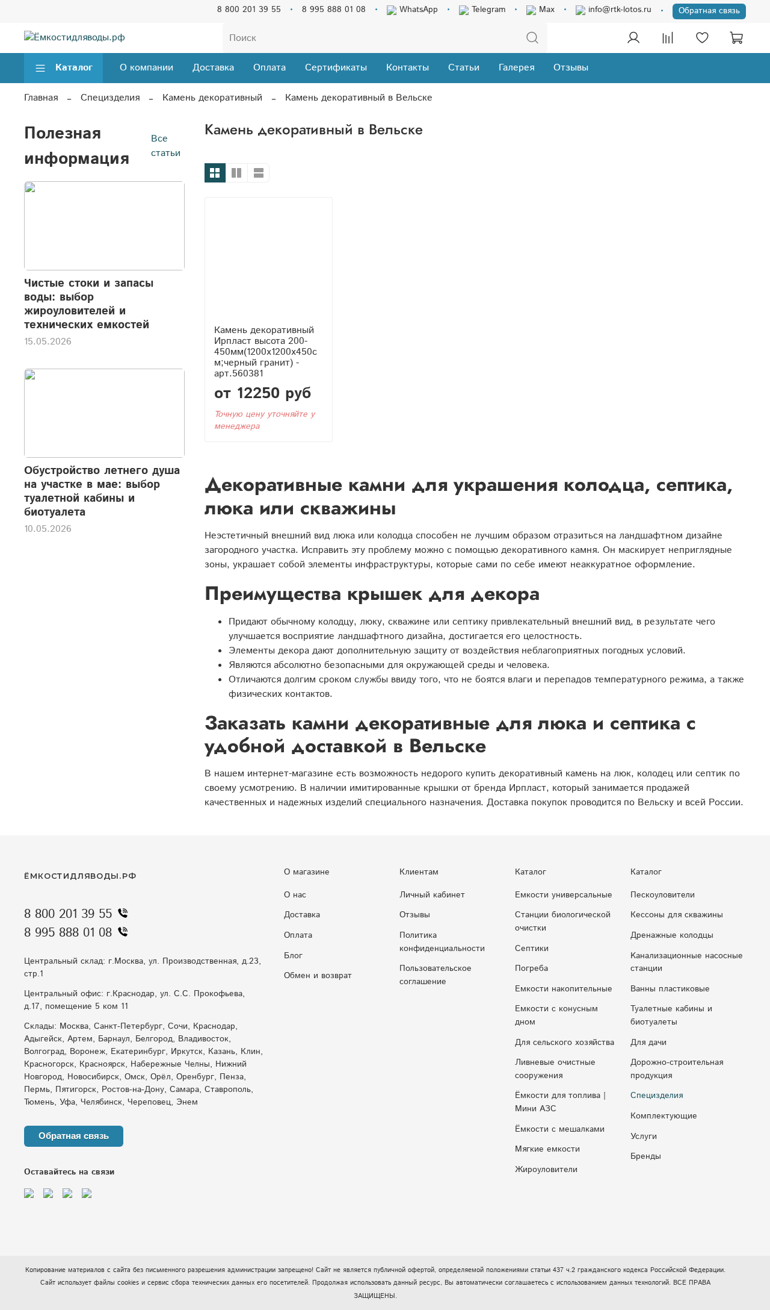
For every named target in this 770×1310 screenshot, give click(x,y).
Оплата (269, 68)
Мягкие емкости (547, 1149)
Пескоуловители (662, 895)
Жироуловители (546, 1170)
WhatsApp (417, 10)
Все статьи (165, 146)
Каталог (74, 68)
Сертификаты (336, 68)
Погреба (531, 968)
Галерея (516, 68)
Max (545, 10)
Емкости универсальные (563, 895)
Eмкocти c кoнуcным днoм (556, 1015)
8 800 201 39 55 (249, 10)
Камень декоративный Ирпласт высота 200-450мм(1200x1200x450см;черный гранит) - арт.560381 (265, 352)
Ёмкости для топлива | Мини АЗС (560, 1102)
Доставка (213, 68)
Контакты (407, 68)
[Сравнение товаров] (667, 38)
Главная (41, 98)
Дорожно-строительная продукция (676, 1069)
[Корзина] (736, 38)
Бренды (645, 1156)
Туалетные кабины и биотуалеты (671, 1015)
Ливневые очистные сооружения (555, 1069)
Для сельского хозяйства (564, 1043)
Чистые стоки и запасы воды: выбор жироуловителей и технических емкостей (88, 304)
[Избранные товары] (702, 38)
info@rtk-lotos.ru (618, 10)
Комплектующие (663, 1116)
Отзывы (570, 68)
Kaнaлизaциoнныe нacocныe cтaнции (686, 962)
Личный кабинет (432, 895)
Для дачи (648, 1043)
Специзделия (110, 98)
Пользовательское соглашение (435, 975)
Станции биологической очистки (563, 921)
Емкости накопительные (563, 989)
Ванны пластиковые (670, 989)
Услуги (643, 1137)
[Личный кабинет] (633, 38)
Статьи (463, 68)
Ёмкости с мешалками (560, 1129)
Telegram (487, 10)
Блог (293, 956)
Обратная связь (709, 11)
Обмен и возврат (318, 976)
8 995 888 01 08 (334, 10)
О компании (146, 68)
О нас (295, 895)
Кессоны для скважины (676, 915)
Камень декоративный (212, 98)
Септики (532, 949)
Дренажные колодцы (671, 935)
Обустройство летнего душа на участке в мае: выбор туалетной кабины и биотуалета (102, 491)
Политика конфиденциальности (442, 942)
